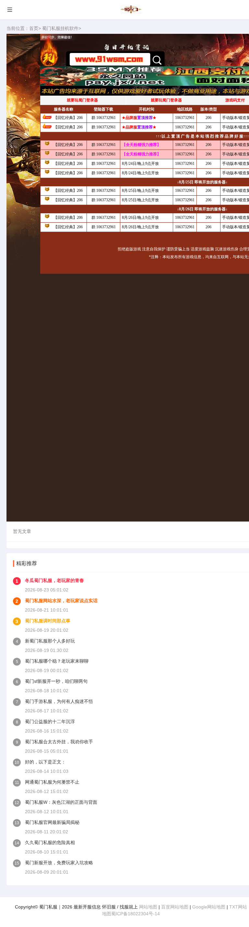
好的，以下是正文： (45, 761)
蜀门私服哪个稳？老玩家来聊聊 (57, 661)
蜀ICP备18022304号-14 (135, 913)
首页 (33, 28)
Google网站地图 (208, 906)
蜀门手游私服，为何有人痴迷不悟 (59, 701)
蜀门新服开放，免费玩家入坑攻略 (59, 862)
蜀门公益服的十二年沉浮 (50, 721)
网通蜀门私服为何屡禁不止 (52, 782)
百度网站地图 (174, 906)
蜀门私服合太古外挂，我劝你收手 (59, 741)
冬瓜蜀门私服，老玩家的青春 (54, 580)
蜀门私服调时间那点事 (47, 620)
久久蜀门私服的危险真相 (50, 842)
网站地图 (148, 906)
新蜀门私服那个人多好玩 (50, 640)
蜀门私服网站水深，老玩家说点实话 (61, 600)
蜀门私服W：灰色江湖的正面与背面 (61, 802)
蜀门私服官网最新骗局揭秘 (52, 822)
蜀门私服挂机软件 (60, 28)
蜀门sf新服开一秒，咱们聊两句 (56, 681)
